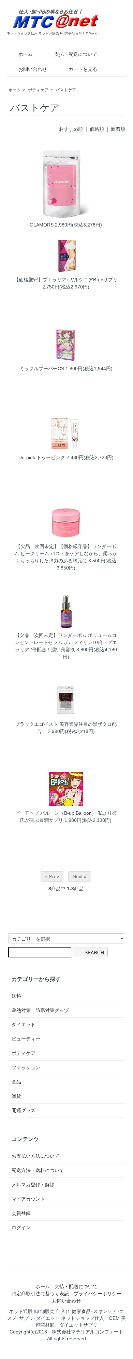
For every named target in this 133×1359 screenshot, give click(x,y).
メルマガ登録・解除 (33, 1184)
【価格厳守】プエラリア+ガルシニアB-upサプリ (66, 279)
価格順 (97, 129)
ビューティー (26, 1039)
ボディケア (38, 90)
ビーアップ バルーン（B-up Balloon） (56, 813)
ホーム (25, 54)
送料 (16, 996)
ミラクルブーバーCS (41, 368)
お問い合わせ (32, 69)
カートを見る (83, 69)
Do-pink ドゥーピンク (41, 457)
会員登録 (21, 1213)
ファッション (26, 1067)
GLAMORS (42, 225)
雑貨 (16, 1096)
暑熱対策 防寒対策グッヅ (40, 1010)
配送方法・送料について (38, 1170)
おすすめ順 (71, 129)
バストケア (66, 90)
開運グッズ (23, 1110)
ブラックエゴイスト (36, 724)
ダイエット (23, 1024)
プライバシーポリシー (97, 1293)
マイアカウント (28, 1199)
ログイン (21, 1227)
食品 (16, 1081)
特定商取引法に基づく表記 (40, 1293)
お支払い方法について (35, 1156)
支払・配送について (75, 54)
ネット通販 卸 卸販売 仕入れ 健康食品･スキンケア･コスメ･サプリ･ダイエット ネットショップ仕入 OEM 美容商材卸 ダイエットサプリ (66, 1318)
